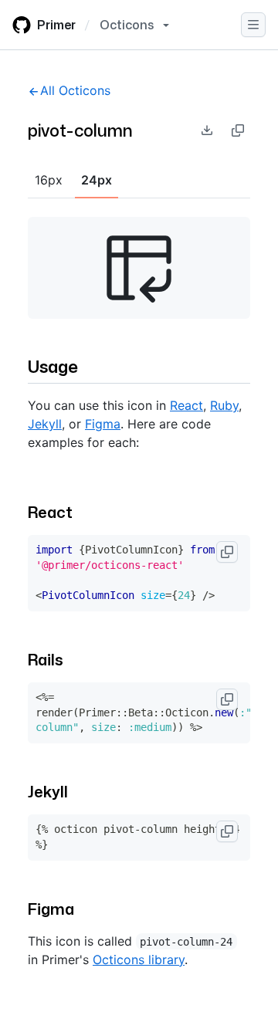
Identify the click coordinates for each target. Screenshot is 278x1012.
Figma (102, 424)
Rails (45, 659)
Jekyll (45, 424)
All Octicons (75, 90)
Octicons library (139, 959)
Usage (53, 366)
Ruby (224, 405)
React (186, 405)
